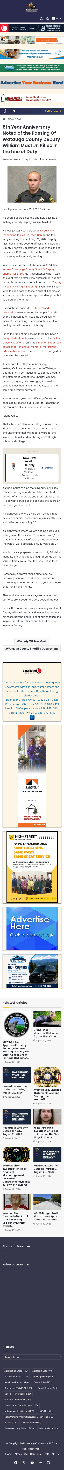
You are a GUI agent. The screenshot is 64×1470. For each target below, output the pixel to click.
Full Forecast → (53, 111)
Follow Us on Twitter (16, 1264)
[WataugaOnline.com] (32, 7)
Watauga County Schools (19, 1428)
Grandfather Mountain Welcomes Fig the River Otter (46, 1033)
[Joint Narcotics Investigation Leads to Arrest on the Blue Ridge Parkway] (47, 1116)
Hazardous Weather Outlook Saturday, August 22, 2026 (15, 1089)
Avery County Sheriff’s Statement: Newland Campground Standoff (47, 1094)
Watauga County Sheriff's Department (32, 648)
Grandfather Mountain (17, 1399)
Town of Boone (31, 1422)
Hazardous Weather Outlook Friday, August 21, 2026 (15, 1131)
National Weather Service (19, 1411)
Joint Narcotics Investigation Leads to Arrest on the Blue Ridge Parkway (46, 1132)
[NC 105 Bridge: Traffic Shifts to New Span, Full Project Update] (47, 1202)
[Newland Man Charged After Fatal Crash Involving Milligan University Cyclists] (17, 1202)
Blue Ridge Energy (43, 1376)
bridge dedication (13, 338)
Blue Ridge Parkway (16, 1382)
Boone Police (43, 1382)
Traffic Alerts (51, 1454)
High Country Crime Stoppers (21, 1405)
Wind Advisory (48, 1428)
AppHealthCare (42, 1370)
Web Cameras (32, 1454)
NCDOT (45, 1411)
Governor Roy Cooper (17, 1394)
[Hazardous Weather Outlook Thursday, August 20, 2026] (47, 1154)
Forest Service (48, 1388)
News (18, 118)
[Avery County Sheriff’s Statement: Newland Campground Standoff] (47, 1077)
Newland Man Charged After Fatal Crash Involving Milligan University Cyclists (15, 1219)
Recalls (10, 1422)
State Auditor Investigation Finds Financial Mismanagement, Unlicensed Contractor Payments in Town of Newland (16, 1175)
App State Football (16, 1376)
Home (9, 118)
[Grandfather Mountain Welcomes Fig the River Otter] (47, 1019)
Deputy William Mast (32, 641)
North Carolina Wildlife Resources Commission (29, 1417)
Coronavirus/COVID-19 (18, 1388)
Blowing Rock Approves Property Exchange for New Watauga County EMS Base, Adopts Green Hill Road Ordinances (16, 1050)
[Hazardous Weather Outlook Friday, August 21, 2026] (17, 1116)
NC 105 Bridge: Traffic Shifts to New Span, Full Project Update (46, 1216)
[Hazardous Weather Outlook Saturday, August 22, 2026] (17, 1075)
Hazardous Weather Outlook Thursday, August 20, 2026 (46, 1169)
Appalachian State (16, 1370)
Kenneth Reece (12, 159)
